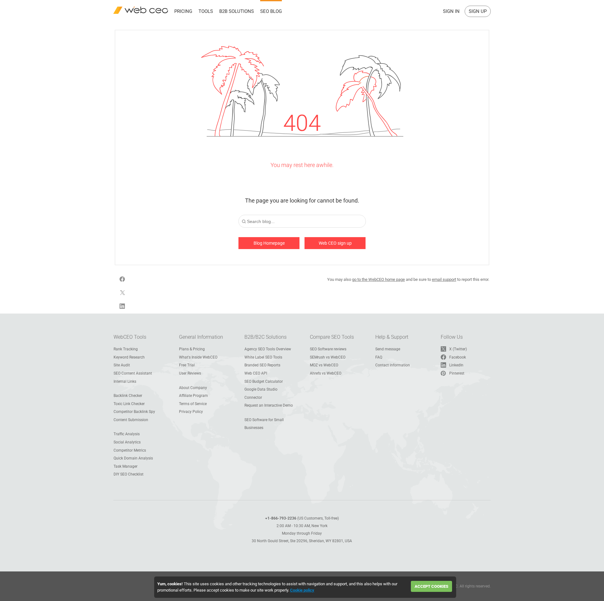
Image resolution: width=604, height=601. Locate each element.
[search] (244, 221)
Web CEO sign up (335, 243)
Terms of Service (193, 404)
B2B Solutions (236, 11)
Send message (387, 349)
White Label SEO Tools (263, 357)
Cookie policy (302, 590)
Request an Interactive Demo (268, 405)
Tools (206, 11)
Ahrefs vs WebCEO (325, 373)
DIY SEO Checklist (128, 474)
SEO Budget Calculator (263, 381)
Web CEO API (255, 373)
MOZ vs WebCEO (324, 365)
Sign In (451, 11)
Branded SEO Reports (262, 365)
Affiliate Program (193, 395)
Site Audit (122, 365)
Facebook (457, 357)
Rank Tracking (126, 349)
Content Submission (131, 420)
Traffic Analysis (127, 434)
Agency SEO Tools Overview (267, 349)
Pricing (183, 11)
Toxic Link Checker (129, 404)
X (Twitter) (458, 349)
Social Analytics (127, 442)
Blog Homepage (269, 243)
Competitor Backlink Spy (134, 411)
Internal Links (125, 381)
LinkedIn (456, 365)
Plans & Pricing (192, 349)
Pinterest (456, 373)
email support (444, 279)
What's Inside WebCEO (198, 357)
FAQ (378, 357)
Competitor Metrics (130, 450)
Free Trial (187, 365)
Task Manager (125, 466)
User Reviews (190, 373)
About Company (193, 388)
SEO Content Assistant (133, 373)
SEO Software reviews (328, 349)
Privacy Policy (191, 411)
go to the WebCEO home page (378, 279)
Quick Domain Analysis (133, 458)
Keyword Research (129, 357)
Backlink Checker (128, 395)
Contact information (392, 365)
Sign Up (478, 11)
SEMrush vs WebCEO (327, 357)
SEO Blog (271, 11)
